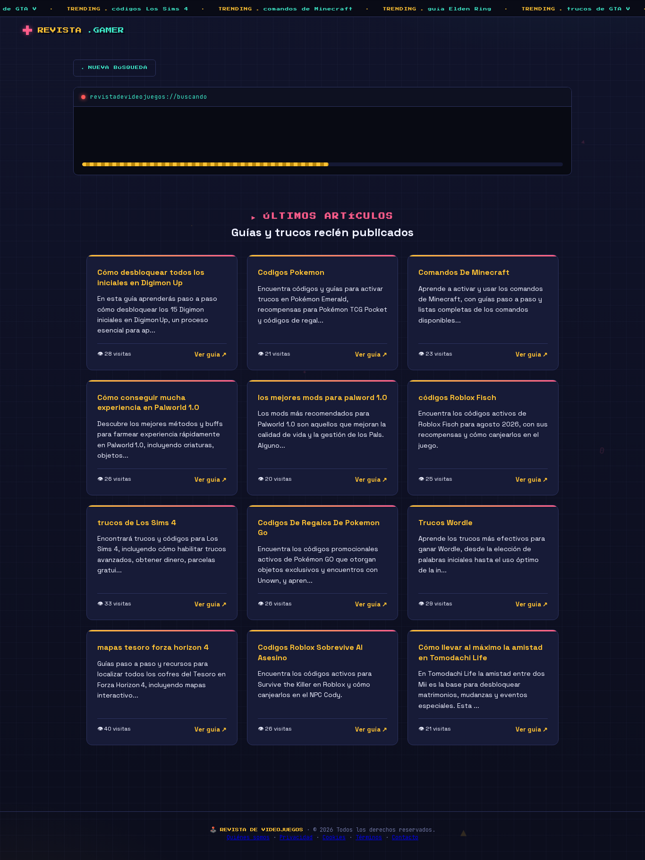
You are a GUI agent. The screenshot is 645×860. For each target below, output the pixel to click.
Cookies (334, 837)
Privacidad (296, 837)
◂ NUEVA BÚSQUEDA (114, 67)
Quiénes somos (248, 837)
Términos (369, 837)
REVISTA (81, 30)
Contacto (405, 837)
